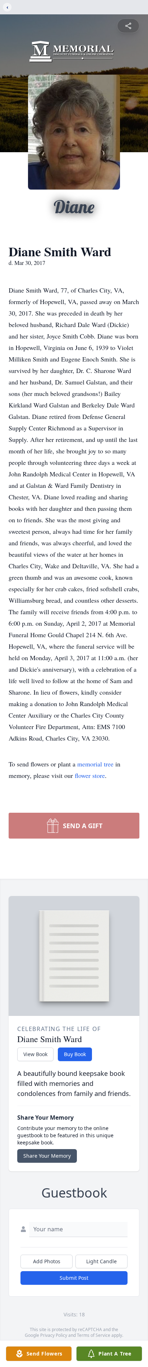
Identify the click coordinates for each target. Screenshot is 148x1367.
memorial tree (95, 764)
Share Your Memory (47, 1155)
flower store (90, 775)
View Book (35, 1054)
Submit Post (74, 1277)
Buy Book (75, 1054)
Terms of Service (93, 1335)
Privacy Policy (53, 1335)
